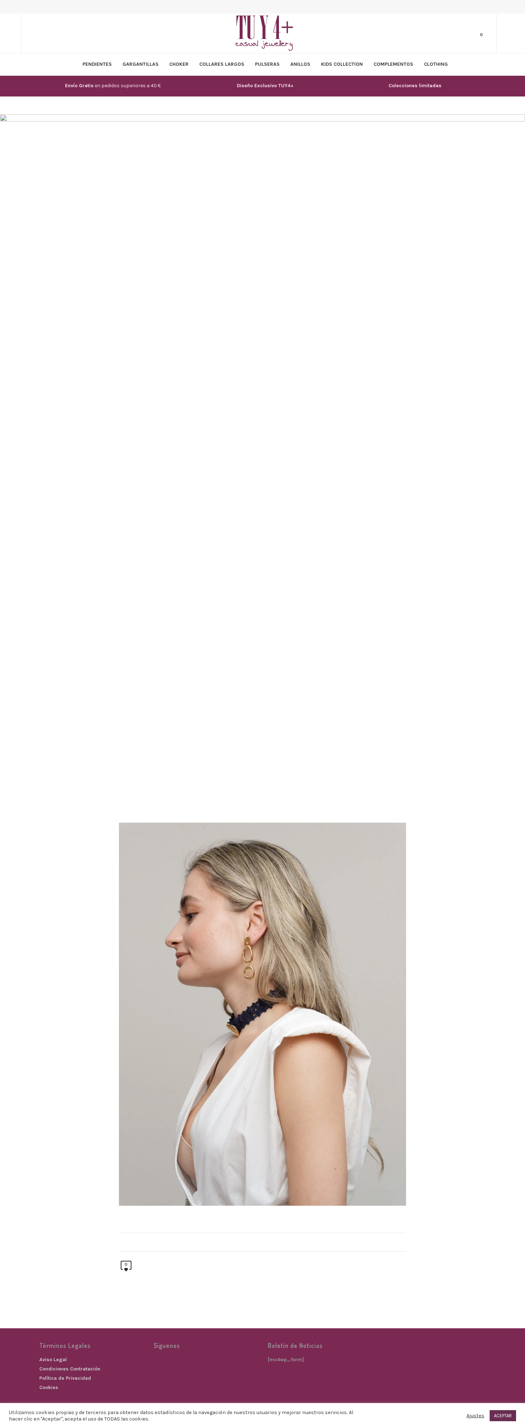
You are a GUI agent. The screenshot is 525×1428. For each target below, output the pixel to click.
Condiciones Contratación (69, 1369)
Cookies (48, 1387)
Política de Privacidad (65, 1378)
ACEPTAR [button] (503, 1415)
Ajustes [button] (475, 1416)
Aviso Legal (53, 1360)
